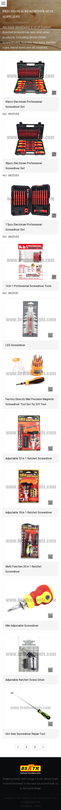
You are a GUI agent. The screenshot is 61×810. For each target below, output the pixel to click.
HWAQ (37, 806)
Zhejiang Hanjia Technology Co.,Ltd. (39, 798)
